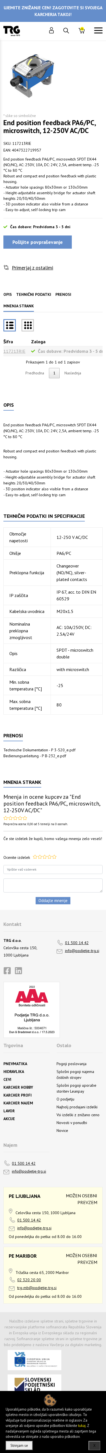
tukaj (82, 1425)
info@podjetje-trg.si (82, 950)
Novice (62, 1130)
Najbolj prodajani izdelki (77, 1106)
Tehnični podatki (33, 294)
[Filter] (27, 325)
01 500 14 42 (77, 942)
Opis (7, 294)
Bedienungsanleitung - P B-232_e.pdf (34, 755)
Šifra (8, 341)
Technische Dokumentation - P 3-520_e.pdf (39, 749)
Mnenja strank (18, 305)
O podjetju (65, 1099)
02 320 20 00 (29, 1279)
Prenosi (63, 294)
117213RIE (14, 351)
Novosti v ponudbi (72, 1122)
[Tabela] (9, 325)
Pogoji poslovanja (71, 1063)
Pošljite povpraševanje (37, 242)
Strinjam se (19, 1445)
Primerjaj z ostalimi (32, 267)
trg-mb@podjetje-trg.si (37, 1287)
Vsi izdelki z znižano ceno (78, 1114)
